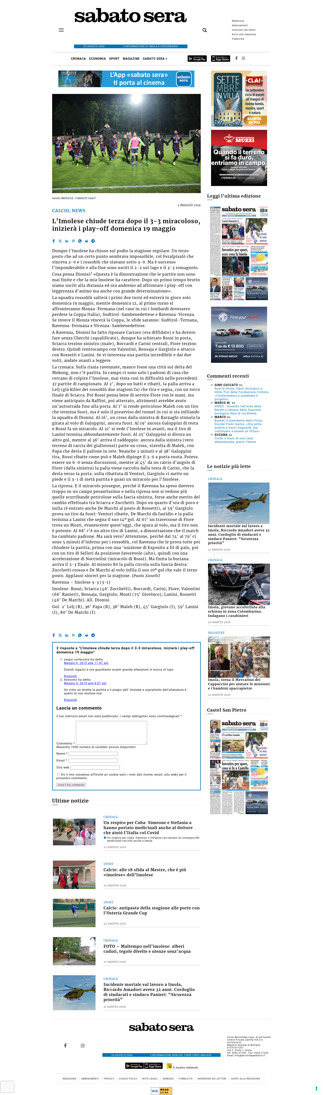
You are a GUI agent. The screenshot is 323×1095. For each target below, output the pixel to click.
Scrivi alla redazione (244, 34)
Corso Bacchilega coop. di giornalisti (249, 1037)
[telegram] (93, 241)
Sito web (62, 767)
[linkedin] (67, 241)
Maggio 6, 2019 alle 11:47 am (86, 663)
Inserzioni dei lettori (244, 30)
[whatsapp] (80, 241)
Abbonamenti (240, 25)
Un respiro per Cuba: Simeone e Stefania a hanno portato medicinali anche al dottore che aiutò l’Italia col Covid (148, 827)
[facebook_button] (236, 58)
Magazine (131, 58)
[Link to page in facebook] (65, 1045)
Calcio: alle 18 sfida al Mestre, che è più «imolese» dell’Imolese (145, 872)
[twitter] (60, 241)
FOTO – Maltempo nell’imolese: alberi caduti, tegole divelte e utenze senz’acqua (147, 949)
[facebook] (54, 241)
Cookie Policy (128, 1078)
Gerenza (169, 1078)
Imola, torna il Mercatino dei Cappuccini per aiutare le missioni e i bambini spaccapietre (239, 684)
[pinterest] (73, 241)
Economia (97, 58)
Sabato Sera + (155, 58)
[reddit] (87, 241)
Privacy (109, 1078)
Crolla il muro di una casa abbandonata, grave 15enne (235, 440)
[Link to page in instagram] (82, 1045)
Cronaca (78, 58)
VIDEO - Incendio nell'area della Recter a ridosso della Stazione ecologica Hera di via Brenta (238, 410)
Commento (65, 743)
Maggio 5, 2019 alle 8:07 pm (85, 683)
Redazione (238, 21)
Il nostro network (185, 1067)
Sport (114, 58)
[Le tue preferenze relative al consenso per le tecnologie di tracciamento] (316, 1088)
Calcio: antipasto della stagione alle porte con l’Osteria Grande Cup (152, 911)
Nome (61, 753)
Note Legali (150, 1078)
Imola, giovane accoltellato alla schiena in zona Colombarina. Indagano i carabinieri (236, 611)
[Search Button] (199, 28)
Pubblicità (238, 39)
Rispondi (70, 676)
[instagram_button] (243, 58)
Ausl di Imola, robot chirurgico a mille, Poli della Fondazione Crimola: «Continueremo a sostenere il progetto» (242, 394)
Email (61, 760)
